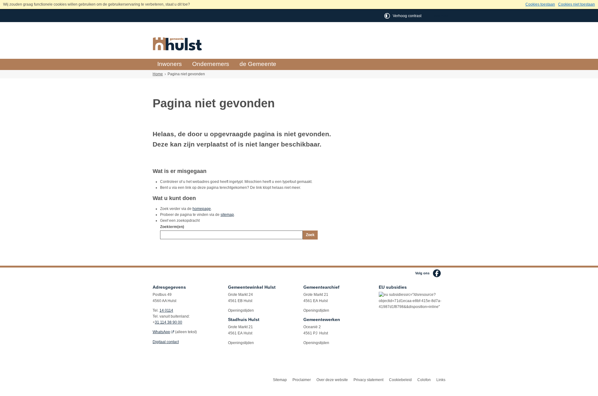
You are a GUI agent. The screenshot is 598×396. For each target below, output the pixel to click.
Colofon (424, 380)
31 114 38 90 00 (168, 322)
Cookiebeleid (400, 380)
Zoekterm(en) (172, 227)
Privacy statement (368, 380)
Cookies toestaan (540, 4)
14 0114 (166, 310)
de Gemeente (258, 64)
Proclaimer (301, 380)
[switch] (403, 15)
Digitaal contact (166, 342)
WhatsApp (161, 332)
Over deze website (332, 380)
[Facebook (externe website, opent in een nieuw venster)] (437, 273)
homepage (201, 209)
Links (440, 380)
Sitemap (280, 380)
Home (158, 74)
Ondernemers (210, 64)
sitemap (227, 214)
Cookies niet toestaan (576, 4)
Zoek (310, 235)
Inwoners (169, 64)
